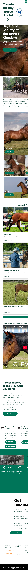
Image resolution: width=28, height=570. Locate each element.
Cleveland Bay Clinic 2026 (11, 270)
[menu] (26, 1)
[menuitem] (20, 549)
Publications (7, 234)
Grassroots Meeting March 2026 (13, 306)
